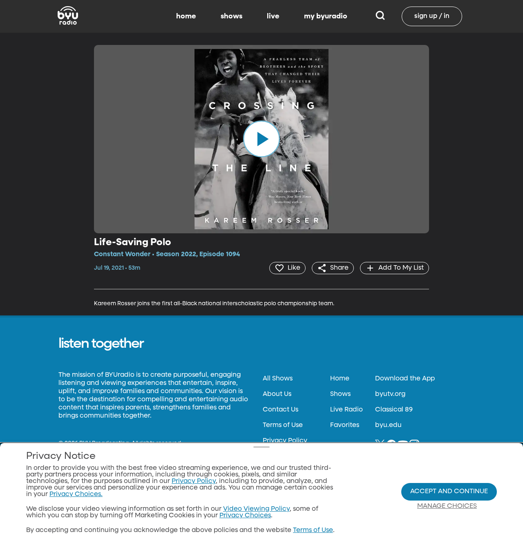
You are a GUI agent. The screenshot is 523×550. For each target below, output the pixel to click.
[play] (261, 139)
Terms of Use (283, 425)
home (186, 16)
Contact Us (280, 410)
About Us (277, 394)
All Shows (278, 379)
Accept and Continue (449, 491)
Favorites (344, 425)
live (273, 16)
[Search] (380, 16)
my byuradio (325, 16)
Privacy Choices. (76, 494)
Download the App (405, 379)
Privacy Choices (245, 515)
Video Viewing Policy (256, 509)
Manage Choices (447, 506)
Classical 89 (394, 410)
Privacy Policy (285, 441)
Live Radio (346, 410)
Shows (340, 394)
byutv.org (390, 394)
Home (339, 379)
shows (231, 16)
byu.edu (388, 425)
